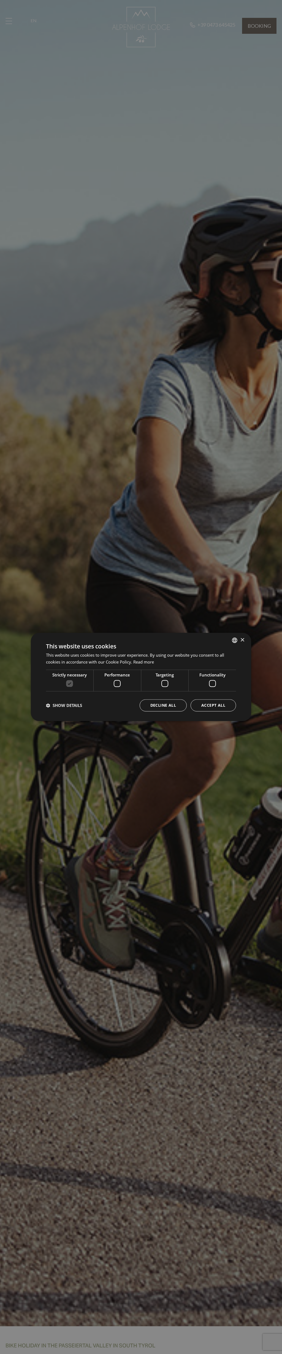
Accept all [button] (213, 705)
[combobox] (234, 640)
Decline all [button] (163, 705)
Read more (143, 662)
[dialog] (141, 677)
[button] (64, 706)
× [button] (242, 640)
